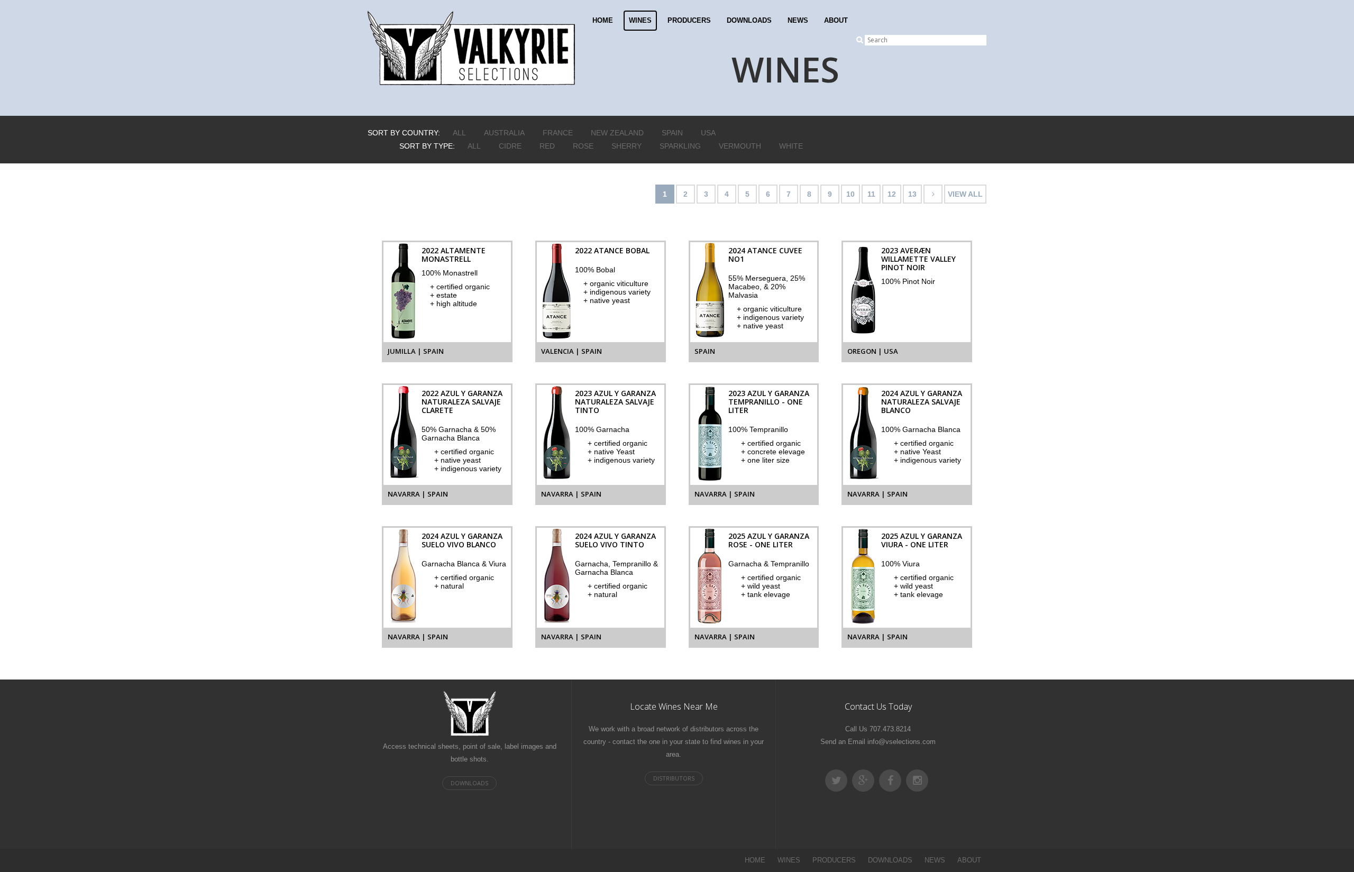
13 (912, 194)
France (558, 132)
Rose (583, 146)
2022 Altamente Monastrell (454, 254)
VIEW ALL (965, 194)
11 (871, 194)
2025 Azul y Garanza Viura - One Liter (921, 540)
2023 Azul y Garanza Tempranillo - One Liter (768, 401)
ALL (459, 132)
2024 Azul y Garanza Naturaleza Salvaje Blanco (921, 401)
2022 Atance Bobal (612, 250)
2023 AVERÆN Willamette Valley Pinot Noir (918, 258)
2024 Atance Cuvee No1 (765, 254)
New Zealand (617, 132)
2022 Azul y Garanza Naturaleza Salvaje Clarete (462, 401)
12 (892, 194)
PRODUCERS (689, 20)
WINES (640, 20)
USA (708, 132)
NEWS (798, 20)
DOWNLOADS (749, 20)
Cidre (510, 146)
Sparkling (680, 146)
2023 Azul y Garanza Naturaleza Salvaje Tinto (615, 401)
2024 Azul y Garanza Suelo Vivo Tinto (615, 540)
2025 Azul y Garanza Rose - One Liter (768, 540)
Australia (504, 132)
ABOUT (836, 20)
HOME (602, 20)
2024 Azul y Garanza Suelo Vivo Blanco (462, 540)
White (791, 146)
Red (547, 146)
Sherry (626, 146)
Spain (672, 132)
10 (850, 194)
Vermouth (740, 146)
